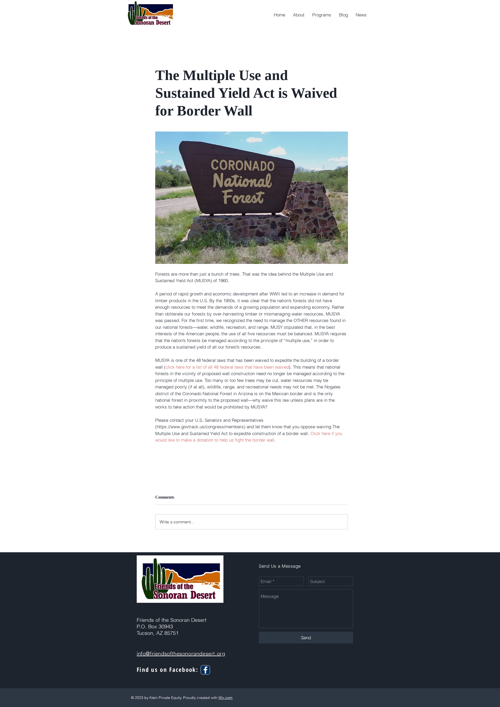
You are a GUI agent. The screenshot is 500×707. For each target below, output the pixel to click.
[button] (321, 14)
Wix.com (225, 697)
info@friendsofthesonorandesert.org (181, 653)
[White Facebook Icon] (205, 670)
